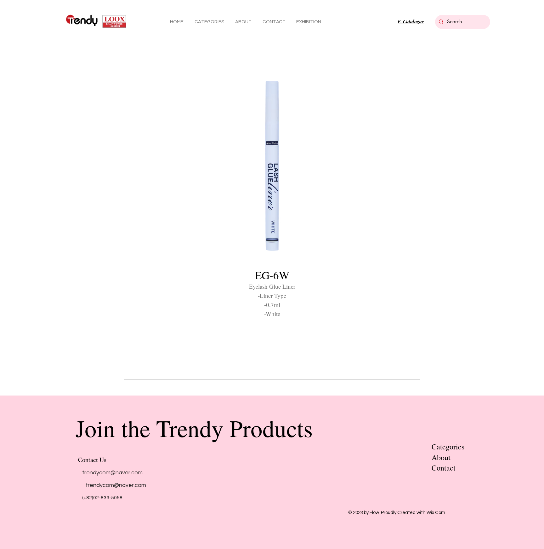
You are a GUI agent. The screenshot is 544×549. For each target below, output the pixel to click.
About (441, 457)
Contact (444, 468)
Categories (448, 447)
